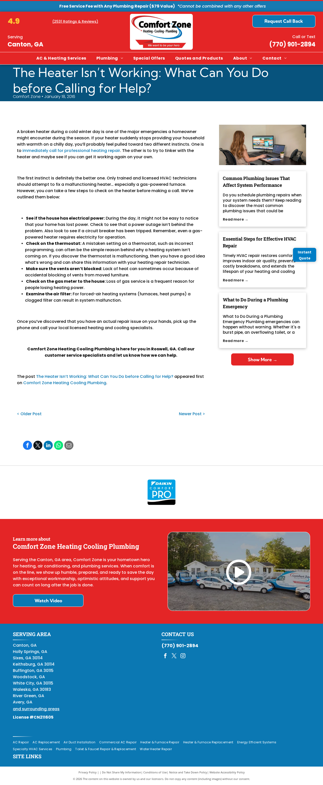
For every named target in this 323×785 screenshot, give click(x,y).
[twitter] (174, 656)
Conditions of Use (155, 772)
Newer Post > (192, 414)
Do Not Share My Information (121, 772)
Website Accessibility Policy (227, 772)
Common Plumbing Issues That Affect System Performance (256, 181)
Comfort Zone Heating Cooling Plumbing (64, 383)
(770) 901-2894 (292, 44)
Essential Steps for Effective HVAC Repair (259, 242)
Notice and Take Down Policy (188, 772)
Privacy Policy (87, 772)
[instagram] (183, 656)
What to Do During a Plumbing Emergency (255, 303)
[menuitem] (61, 58)
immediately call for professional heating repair (71, 150)
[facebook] (165, 656)
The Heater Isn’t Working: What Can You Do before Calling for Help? (104, 376)
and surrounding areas (36, 709)
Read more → (235, 219)
